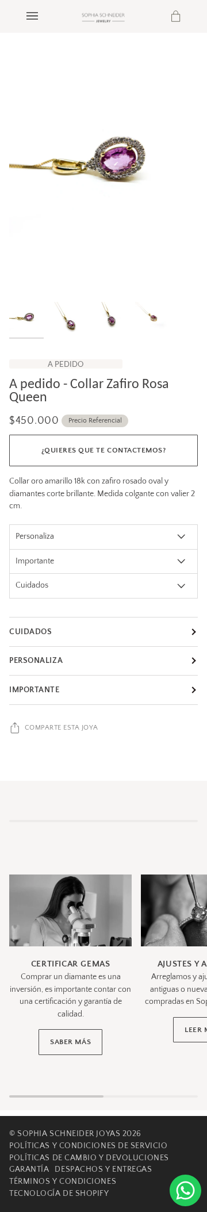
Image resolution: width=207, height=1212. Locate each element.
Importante (34, 690)
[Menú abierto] (43, 16)
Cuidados (30, 631)
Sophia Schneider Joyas (68, 1133)
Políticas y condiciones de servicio (88, 1145)
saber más (70, 1042)
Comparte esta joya (61, 727)
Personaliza (36, 660)
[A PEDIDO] (103, 170)
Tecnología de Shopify (59, 1193)
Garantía (29, 1169)
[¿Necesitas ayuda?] (185, 1190)
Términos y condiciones (62, 1181)
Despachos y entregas (103, 1169)
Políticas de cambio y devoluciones (89, 1158)
